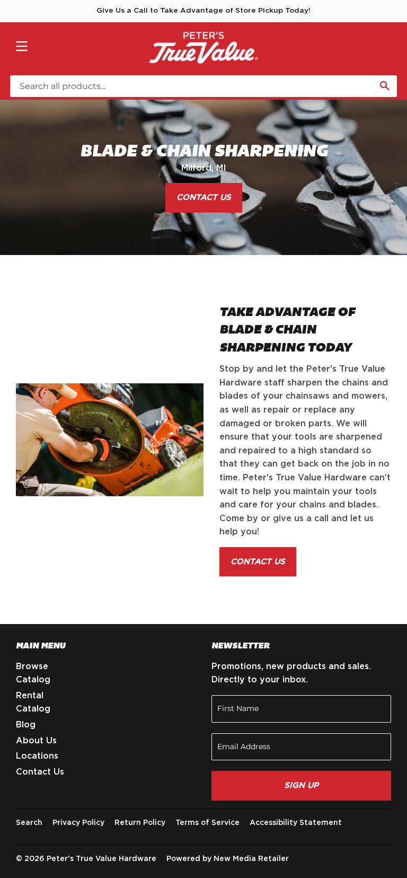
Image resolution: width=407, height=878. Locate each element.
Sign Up (301, 785)
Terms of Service (207, 823)
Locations (37, 756)
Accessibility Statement (296, 823)
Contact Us (203, 197)
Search (29, 823)
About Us (36, 740)
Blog (26, 725)
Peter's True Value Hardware (101, 859)
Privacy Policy (78, 823)
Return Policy (139, 823)
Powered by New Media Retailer (227, 859)
